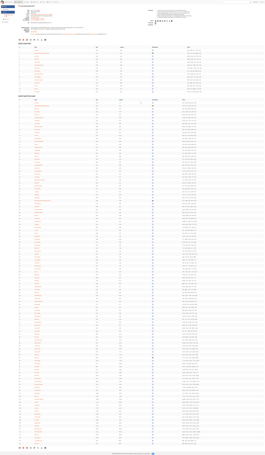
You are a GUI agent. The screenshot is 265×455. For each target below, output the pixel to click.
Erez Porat (36, 369)
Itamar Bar (36, 182)
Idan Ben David (37, 221)
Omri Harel (36, 372)
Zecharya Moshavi (38, 165)
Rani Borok (36, 425)
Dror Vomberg (41, 18)
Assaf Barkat (37, 150)
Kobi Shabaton (37, 437)
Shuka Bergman (37, 295)
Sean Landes (37, 331)
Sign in (262, 2)
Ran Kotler (36, 411)
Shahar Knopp (37, 316)
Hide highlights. (34, 31)
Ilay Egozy (36, 280)
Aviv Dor (36, 85)
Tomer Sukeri (37, 310)
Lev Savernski (37, 417)
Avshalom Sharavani (38, 65)
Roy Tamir (36, 56)
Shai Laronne (37, 174)
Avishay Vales (37, 298)
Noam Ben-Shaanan (38, 79)
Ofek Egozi (36, 194)
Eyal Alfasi (36, 59)
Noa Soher (36, 292)
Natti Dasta (36, 153)
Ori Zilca (36, 408)
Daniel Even (36, 206)
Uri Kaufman (37, 345)
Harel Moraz (37, 405)
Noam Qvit (36, 375)
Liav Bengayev (37, 260)
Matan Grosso (37, 325)
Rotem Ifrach (37, 236)
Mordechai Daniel (38, 185)
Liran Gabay (37, 162)
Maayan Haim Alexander (39, 179)
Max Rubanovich (38, 428)
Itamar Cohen (37, 351)
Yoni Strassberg (37, 171)
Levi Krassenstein (38, 440)
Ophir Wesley (37, 304)
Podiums (7, 9)
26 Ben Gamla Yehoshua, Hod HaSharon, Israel (41, 14)
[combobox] (235, 2)
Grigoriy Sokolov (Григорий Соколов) (42, 200)
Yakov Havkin (37, 360)
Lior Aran (36, 402)
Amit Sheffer (33, 18)
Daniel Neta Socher (38, 209)
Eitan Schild (36, 68)
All (5, 12)
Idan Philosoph (37, 203)
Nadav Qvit (36, 248)
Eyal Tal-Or (36, 443)
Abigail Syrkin (37, 423)
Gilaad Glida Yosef (38, 301)
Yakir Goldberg (37, 77)
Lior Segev (36, 191)
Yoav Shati (36, 283)
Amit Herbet (37, 328)
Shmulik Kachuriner (38, 212)
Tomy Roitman (37, 268)
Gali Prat (36, 215)
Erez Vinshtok (37, 313)
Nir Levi (36, 271)
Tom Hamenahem (38, 431)
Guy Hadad (36, 277)
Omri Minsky (37, 289)
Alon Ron (36, 156)
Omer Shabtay (37, 188)
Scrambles (6, 22)
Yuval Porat (36, 262)
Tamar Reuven (37, 245)
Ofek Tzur (36, 396)
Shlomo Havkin (37, 251)
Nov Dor (36, 88)
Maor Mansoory (37, 322)
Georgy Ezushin (37, 227)
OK (152, 453)
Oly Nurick (36, 434)
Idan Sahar (36, 354)
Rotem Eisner (37, 71)
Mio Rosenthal (37, 414)
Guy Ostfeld (36, 91)
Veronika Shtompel (38, 384)
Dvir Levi (36, 233)
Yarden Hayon (37, 348)
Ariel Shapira (37, 393)
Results (5, 6)
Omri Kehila (36, 82)
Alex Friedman (37, 363)
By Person (7, 19)
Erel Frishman (37, 257)
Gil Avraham (37, 177)
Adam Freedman (38, 381)
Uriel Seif (36, 307)
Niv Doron (36, 337)
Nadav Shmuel (37, 342)
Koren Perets (37, 62)
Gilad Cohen (37, 197)
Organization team (35, 17)
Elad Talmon (37, 387)
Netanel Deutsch (37, 286)
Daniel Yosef (37, 159)
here (51, 22)
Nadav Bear (36, 274)
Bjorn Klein (36, 357)
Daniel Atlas (36, 168)
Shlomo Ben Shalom (93, 34)
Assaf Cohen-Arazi (38, 340)
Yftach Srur (36, 319)
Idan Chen (36, 254)
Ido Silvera (36, 224)
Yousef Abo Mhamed (38, 399)
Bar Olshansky (37, 378)
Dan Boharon (37, 239)
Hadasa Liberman (38, 147)
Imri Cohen (36, 420)
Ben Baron (33, 34)
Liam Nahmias (37, 390)
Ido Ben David (37, 242)
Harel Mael (36, 366)
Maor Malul (36, 334)
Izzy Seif (36, 230)
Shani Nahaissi (37, 265)
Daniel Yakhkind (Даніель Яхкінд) (69, 34)
